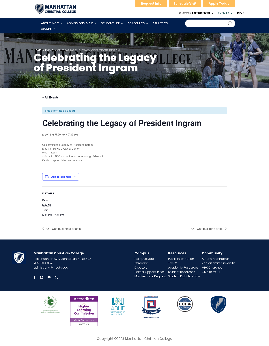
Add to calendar (61, 176)
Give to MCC (211, 272)
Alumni (46, 29)
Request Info (151, 3)
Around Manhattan (215, 259)
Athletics (160, 23)
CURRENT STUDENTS (194, 13)
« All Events (50, 97)
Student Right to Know (184, 276)
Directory (140, 267)
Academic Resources (183, 267)
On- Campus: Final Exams (63, 229)
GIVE (240, 13)
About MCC (50, 23)
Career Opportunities (149, 272)
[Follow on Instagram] (42, 277)
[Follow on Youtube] (49, 277)
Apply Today (219, 3)
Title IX (172, 263)
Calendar (141, 263)
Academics (136, 23)
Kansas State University (218, 263)
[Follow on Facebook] (34, 277)
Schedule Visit (185, 3)
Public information (181, 259)
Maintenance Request (150, 276)
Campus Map (144, 259)
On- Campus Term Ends (207, 229)
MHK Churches (212, 267)
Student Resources (181, 272)
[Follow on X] (56, 277)
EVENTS (223, 13)
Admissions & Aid (80, 23)
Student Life (110, 23)
